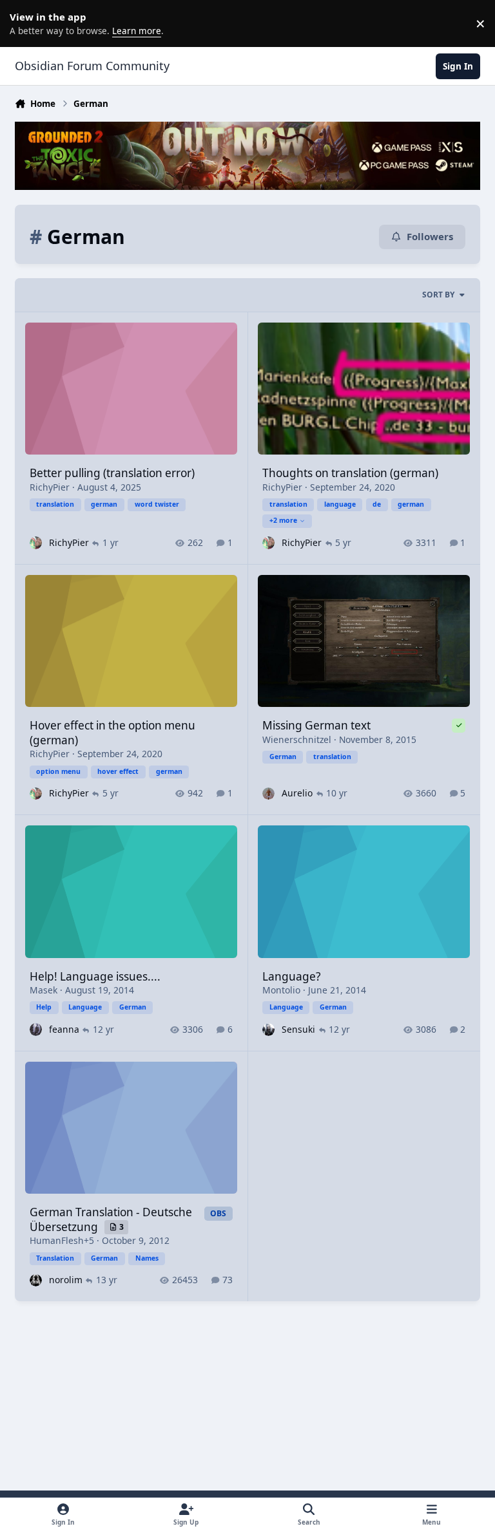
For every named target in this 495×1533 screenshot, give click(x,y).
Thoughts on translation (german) (350, 473)
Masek (43, 990)
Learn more (26, 23)
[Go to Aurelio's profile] (268, 793)
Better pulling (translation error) (112, 473)
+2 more (283, 520)
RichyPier (50, 487)
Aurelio (297, 793)
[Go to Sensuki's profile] (268, 1029)
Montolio (281, 990)
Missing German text (316, 725)
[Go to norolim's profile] (36, 1280)
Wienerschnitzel (296, 739)
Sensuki (298, 1029)
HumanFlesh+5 (62, 1240)
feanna (64, 1029)
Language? (291, 976)
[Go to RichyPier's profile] (36, 542)
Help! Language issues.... (95, 976)
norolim (65, 1280)
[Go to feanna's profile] (36, 1029)
